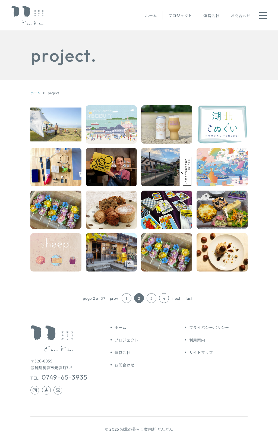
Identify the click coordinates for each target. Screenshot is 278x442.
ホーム (151, 15)
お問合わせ (241, 15)
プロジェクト (180, 15)
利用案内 (197, 340)
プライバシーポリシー (209, 327)
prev (114, 298)
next (176, 298)
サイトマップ (201, 352)
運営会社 (211, 15)
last (189, 298)
